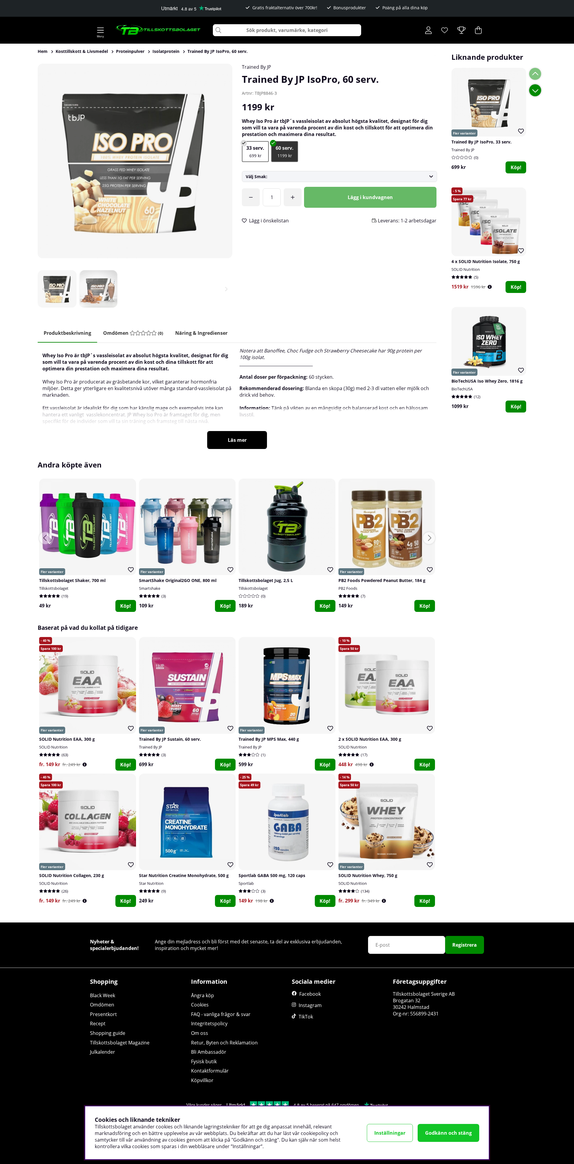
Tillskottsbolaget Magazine (119, 1042)
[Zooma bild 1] (135, 161)
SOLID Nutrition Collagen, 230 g (71, 875)
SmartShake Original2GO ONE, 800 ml (177, 580)
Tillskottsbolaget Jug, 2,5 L (266, 580)
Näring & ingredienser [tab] (201, 333)
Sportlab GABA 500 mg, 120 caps (272, 875)
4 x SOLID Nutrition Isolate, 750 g (485, 261)
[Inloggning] (428, 30)
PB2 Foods (347, 588)
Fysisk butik (204, 1061)
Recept (98, 1023)
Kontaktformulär (210, 1070)
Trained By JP (256, 67)
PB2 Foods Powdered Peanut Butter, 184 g (381, 580)
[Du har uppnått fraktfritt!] (251, 197)
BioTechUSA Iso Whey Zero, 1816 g (487, 381)
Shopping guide (107, 1033)
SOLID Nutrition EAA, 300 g (67, 739)
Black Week (102, 995)
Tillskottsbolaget (53, 588)
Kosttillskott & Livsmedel (82, 51)
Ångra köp (202, 995)
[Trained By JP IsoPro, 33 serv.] (255, 151)
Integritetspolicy (209, 1023)
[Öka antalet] (293, 197)
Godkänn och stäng (448, 1133)
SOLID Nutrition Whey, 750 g (367, 875)
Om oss (199, 1033)
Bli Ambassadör (208, 1052)
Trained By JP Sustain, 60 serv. (170, 739)
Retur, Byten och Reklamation (224, 1042)
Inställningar (389, 1133)
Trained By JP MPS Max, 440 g (269, 739)
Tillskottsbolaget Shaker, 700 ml (72, 580)
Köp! (516, 167)
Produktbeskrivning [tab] (67, 333)
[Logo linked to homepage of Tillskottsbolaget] (158, 30)
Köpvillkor (202, 1080)
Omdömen (102, 1004)
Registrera (464, 945)
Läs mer (237, 440)
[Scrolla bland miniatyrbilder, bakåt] (44, 289)
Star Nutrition (151, 883)
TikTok (306, 1016)
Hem (43, 51)
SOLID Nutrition (465, 269)
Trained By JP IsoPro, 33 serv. (481, 142)
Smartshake (149, 588)
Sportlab (246, 883)
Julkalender (102, 1052)
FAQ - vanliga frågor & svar (221, 1014)
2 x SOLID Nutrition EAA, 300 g (369, 739)
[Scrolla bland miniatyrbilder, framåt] (226, 289)
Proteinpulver (130, 51)
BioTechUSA (462, 389)
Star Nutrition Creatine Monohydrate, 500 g (184, 875)
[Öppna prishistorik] (490, 287)
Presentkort (103, 1014)
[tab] (133, 333)
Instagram (310, 1005)
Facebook (310, 994)
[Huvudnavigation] (100, 30)
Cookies (200, 1004)
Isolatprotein (165, 51)
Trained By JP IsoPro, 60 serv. (217, 51)
